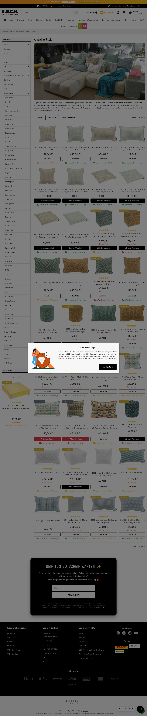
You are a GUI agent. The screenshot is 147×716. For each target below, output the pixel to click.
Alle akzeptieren (108, 367)
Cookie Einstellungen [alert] (87, 347)
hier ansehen (109, 359)
